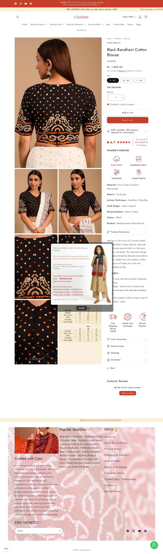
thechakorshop (85, 550)
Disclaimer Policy (114, 473)
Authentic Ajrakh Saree (90, 439)
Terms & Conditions (115, 443)
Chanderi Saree (69, 439)
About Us (109, 437)
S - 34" (113, 80)
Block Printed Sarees (70, 451)
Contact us (110, 485)
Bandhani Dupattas (91, 451)
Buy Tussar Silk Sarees (78, 466)
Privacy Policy (112, 449)
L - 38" (140, 80)
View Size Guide (114, 87)
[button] (18, 17)
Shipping (121, 71)
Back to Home (112, 491)
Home (109, 38)
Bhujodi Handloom (69, 447)
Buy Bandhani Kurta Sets (80, 458)
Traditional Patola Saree (71, 443)
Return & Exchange (115, 467)
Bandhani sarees (68, 455)
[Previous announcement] (55, 3)
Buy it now (128, 120)
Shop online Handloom (71, 436)
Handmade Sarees (89, 447)
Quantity (110, 92)
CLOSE (81, 308)
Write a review (127, 393)
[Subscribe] (60, 531)
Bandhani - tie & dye (122, 38)
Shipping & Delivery (116, 455)
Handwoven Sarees (93, 436)
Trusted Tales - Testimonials (120, 479)
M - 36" (126, 80)
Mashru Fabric (92, 443)
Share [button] (112, 368)
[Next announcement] (107, 3)
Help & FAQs (112, 461)
